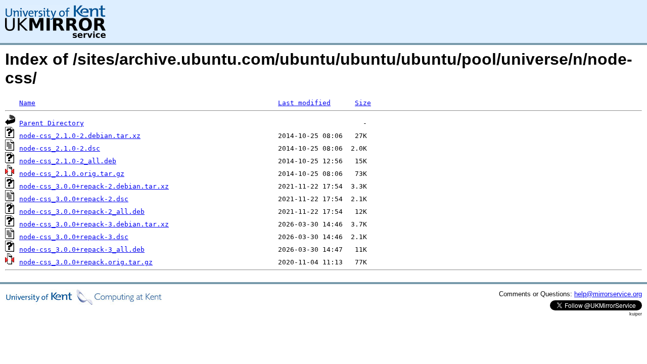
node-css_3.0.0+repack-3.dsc (73, 237)
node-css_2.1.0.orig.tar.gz (71, 173)
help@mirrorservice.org (608, 294)
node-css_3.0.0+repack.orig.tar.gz (86, 262)
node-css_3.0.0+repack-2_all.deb (82, 211)
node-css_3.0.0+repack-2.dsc (73, 199)
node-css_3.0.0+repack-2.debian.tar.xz (94, 186)
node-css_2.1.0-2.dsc (59, 148)
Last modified (304, 103)
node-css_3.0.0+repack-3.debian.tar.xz (94, 224)
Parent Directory (51, 123)
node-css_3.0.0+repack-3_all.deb (82, 249)
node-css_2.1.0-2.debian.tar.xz (80, 136)
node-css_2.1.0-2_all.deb (67, 161)
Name (27, 103)
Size (363, 103)
